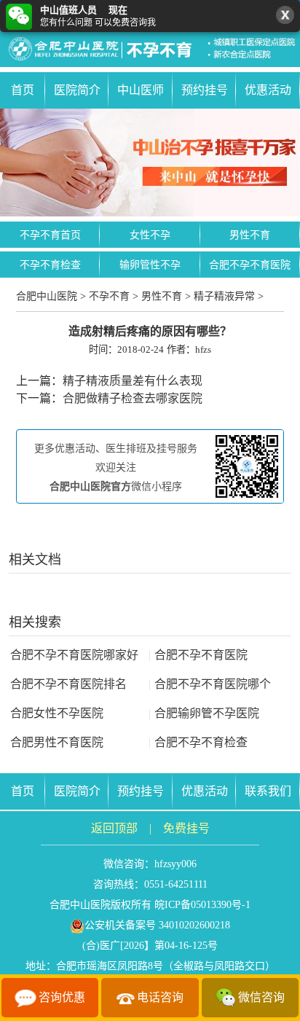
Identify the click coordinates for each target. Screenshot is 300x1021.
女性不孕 (150, 235)
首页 (22, 90)
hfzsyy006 (175, 863)
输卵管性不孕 (150, 264)
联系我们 (268, 791)
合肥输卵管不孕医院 (204, 713)
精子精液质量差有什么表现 (132, 381)
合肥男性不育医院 (56, 742)
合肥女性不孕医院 (56, 713)
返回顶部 (114, 828)
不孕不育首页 (50, 235)
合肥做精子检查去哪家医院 (132, 398)
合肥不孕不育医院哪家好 (74, 655)
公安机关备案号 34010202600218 (157, 925)
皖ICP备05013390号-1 (202, 904)
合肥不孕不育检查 (198, 742)
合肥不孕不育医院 (250, 264)
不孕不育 (109, 296)
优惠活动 (268, 90)
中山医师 (140, 90)
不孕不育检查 (50, 264)
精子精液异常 (224, 296)
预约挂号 (204, 90)
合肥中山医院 (46, 296)
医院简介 (77, 90)
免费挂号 (186, 828)
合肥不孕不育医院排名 (68, 684)
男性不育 (249, 235)
